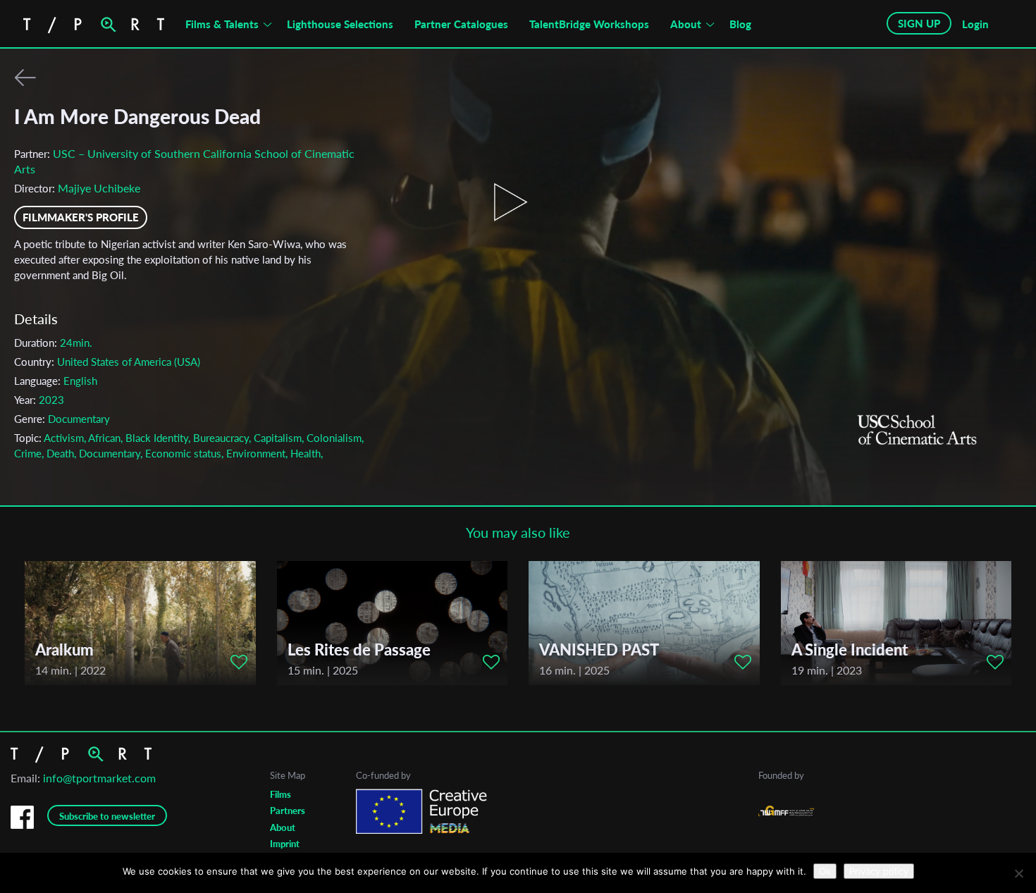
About (685, 24)
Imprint (285, 843)
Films (280, 794)
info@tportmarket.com (99, 777)
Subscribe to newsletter (107, 816)
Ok (825, 871)
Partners (287, 810)
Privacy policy (878, 871)
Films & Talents (222, 24)
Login (975, 24)
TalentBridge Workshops (589, 24)
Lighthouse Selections (340, 24)
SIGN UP (919, 23)
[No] (1018, 873)
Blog (740, 24)
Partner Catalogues (461, 24)
